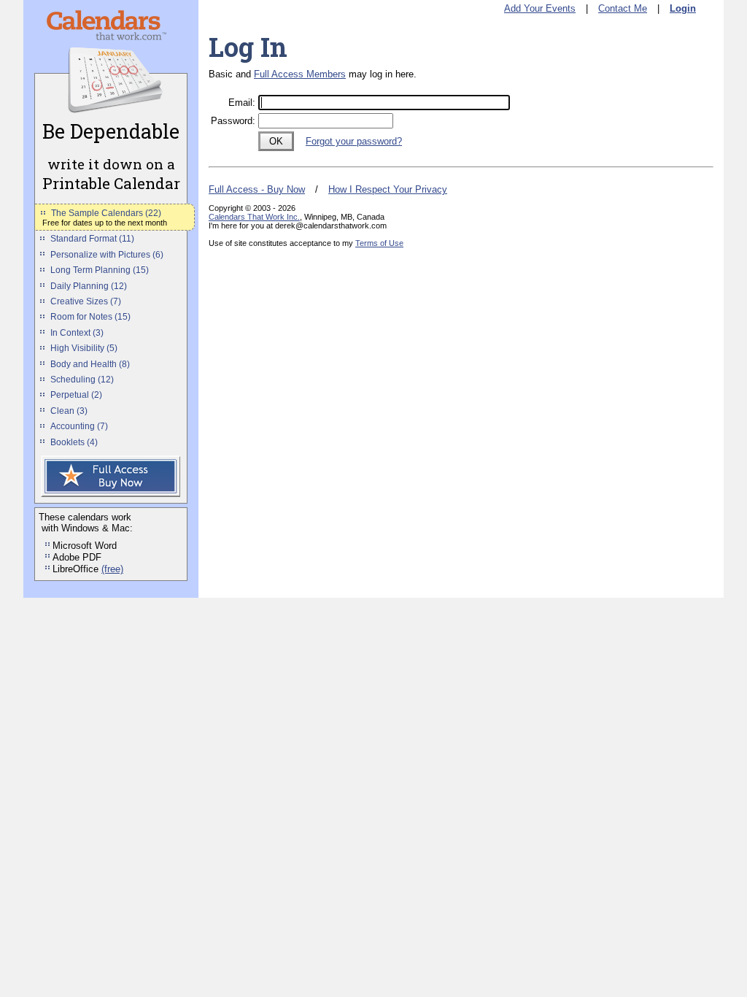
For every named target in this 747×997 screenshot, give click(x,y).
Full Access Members (300, 74)
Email (240, 102)
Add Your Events (540, 8)
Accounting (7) (79, 426)
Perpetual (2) (76, 394)
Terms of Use (379, 243)
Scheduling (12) (82, 379)
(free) (112, 568)
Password (231, 120)
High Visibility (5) (83, 348)
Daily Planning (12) (88, 286)
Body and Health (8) (90, 364)
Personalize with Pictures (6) (106, 254)
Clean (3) (69, 411)
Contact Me (622, 8)
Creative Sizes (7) (85, 301)
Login (683, 8)
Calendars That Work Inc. (254, 216)
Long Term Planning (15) (99, 270)
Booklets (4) (74, 442)
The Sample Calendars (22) (106, 213)
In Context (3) (77, 332)
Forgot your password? (354, 141)
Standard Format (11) (92, 238)
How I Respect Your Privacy (387, 189)
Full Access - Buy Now (257, 189)
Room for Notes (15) (90, 316)
